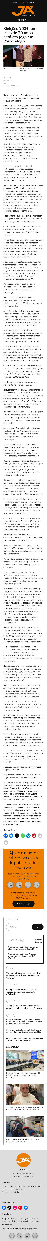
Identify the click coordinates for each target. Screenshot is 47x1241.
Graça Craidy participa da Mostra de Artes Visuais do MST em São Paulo (24, 1039)
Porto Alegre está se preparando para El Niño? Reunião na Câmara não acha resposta (23, 1075)
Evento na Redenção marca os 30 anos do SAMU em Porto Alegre (23, 1140)
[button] (10, 885)
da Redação (7, 80)
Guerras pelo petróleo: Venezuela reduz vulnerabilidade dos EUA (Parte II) (22, 956)
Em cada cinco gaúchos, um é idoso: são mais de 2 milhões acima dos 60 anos (24, 975)
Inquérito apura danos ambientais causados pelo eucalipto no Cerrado (24, 1006)
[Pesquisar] (37, 927)
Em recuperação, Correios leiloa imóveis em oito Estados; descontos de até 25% (23, 1031)
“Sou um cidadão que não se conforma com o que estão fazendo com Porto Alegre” (24, 1108)
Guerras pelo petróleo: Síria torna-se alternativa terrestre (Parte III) (24, 948)
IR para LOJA (23, 903)
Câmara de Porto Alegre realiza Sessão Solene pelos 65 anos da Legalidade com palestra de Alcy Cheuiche (24, 1021)
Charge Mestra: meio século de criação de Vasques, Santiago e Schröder (21, 991)
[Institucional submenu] (33, 2)
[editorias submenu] (28, 20)
